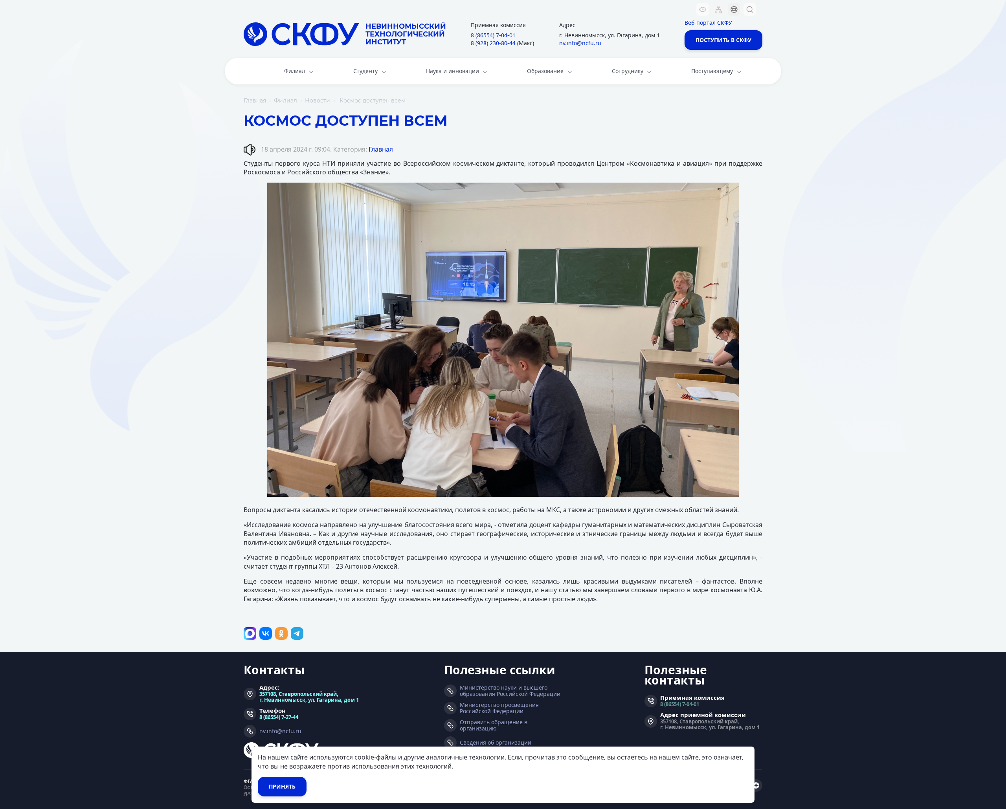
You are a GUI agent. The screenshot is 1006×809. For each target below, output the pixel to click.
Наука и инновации (452, 71)
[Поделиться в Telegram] (297, 633)
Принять (282, 786)
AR (728, 56)
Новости (317, 100)
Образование (545, 71)
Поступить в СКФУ (723, 40)
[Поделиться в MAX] (250, 633)
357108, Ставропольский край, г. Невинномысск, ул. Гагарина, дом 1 (309, 696)
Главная (255, 100)
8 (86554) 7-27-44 (278, 717)
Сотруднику (627, 71)
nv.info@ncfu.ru (580, 43)
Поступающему (712, 71)
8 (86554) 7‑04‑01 (493, 35)
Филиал (294, 71)
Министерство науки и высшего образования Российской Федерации (510, 691)
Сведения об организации (495, 742)
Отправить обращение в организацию (493, 725)
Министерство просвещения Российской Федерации (499, 708)
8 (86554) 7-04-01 (679, 704)
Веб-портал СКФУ (708, 22)
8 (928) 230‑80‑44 (493, 43)
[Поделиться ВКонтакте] (265, 633)
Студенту (365, 71)
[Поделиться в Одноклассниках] (281, 633)
